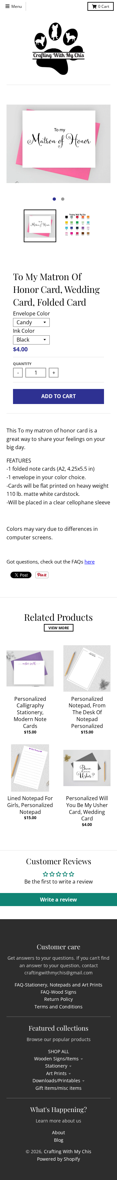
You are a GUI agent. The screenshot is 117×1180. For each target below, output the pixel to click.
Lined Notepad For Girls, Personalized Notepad (30, 805)
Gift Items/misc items (58, 1088)
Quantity (22, 363)
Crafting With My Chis (67, 1151)
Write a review (58, 899)
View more (58, 627)
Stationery (56, 1066)
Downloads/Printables (56, 1080)
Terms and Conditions (58, 1006)
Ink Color (24, 330)
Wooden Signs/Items (56, 1058)
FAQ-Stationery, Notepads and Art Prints (58, 985)
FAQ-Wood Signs (58, 992)
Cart (103, 6)
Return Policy (58, 999)
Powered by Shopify (58, 1159)
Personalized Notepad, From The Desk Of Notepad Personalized (87, 712)
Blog (58, 1140)
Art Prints (56, 1073)
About (58, 1132)
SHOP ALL (58, 1051)
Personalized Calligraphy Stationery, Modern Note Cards (30, 712)
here (89, 561)
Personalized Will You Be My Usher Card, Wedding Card (87, 808)
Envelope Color (31, 313)
